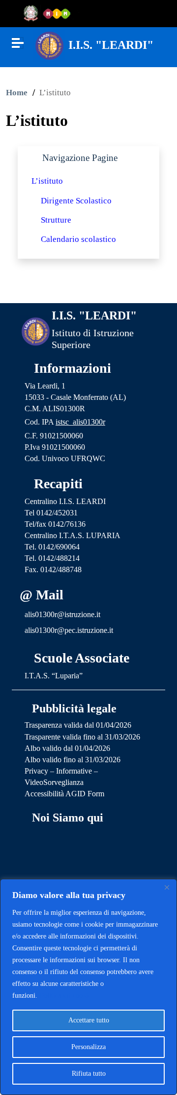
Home (17, 92)
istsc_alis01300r (80, 422)
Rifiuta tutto (89, 1073)
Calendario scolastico (78, 239)
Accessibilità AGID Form (64, 793)
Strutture (56, 220)
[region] (88, 987)
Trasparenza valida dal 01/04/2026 (78, 725)
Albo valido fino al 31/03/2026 (72, 759)
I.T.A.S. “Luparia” (54, 675)
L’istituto (47, 181)
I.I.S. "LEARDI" (110, 45)
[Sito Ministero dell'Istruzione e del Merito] (50, 13)
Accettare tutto (88, 1020)
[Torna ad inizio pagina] (89, 287)
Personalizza (88, 1047)
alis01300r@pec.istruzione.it (69, 630)
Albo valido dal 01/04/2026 (67, 748)
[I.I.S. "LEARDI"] (49, 44)
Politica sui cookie (65, 995)
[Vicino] (167, 887)
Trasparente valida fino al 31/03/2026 (82, 737)
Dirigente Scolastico (76, 200)
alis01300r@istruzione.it (62, 614)
